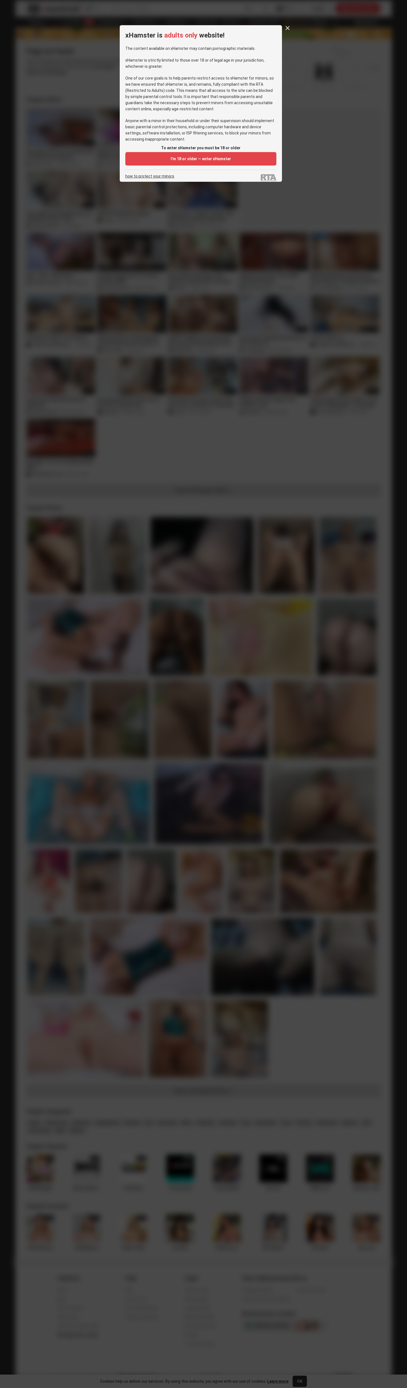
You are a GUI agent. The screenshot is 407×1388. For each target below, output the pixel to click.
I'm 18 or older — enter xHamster (201, 159)
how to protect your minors (149, 176)
